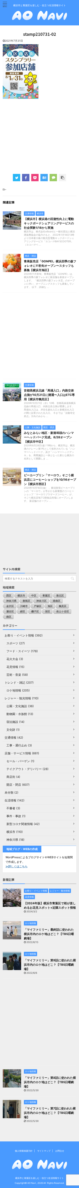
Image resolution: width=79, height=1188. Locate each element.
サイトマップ (44, 1150)
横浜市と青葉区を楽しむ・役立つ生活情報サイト (39, 1178)
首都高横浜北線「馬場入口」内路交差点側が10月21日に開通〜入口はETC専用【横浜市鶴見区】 (49, 395)
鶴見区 (63, 606)
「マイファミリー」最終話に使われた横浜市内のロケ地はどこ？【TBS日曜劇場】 (49, 934)
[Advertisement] (39, 135)
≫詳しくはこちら (17, 866)
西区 (8, 595)
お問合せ (59, 1150)
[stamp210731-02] (44, 177)
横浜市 (21, 595)
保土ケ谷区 (62, 611)
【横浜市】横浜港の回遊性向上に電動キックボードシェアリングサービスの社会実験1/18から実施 (49, 223)
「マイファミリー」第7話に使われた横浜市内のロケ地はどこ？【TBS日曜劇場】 (50, 1113)
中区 (33, 595)
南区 (8, 616)
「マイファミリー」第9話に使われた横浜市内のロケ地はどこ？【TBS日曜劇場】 (50, 964)
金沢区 (10, 606)
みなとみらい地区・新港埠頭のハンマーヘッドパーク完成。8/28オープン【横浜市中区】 (49, 437)
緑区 (22, 611)
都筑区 (26, 600)
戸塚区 (38, 606)
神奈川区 (41, 600)
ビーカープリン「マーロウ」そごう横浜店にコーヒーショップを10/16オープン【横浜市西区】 (50, 479)
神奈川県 (11, 600)
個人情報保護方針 (24, 1150)
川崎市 (24, 606)
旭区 (50, 606)
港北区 (60, 595)
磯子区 (35, 611)
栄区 (47, 611)
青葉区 (46, 595)
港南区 (56, 600)
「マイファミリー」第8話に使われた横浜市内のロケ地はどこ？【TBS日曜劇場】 (50, 1082)
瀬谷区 (10, 611)
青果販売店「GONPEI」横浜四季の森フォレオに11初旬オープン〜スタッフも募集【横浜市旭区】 (50, 265)
